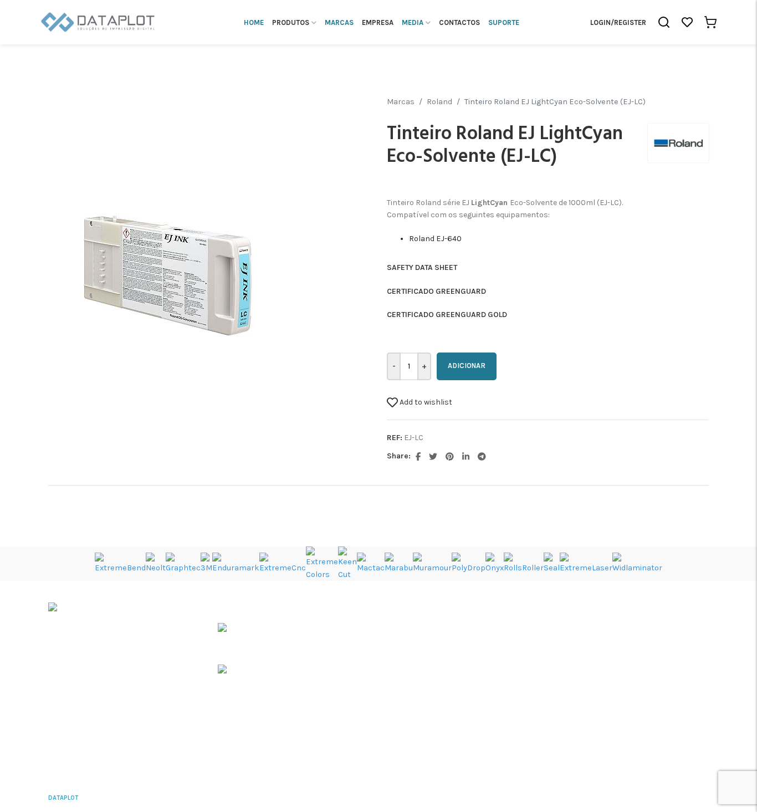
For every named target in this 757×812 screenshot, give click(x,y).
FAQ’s (510, 668)
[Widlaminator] (637, 563)
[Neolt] (156, 563)
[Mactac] (371, 563)
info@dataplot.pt (79, 733)
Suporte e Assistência (426, 709)
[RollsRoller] (524, 563)
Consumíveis (410, 648)
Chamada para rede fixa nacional (86, 719)
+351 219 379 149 (76, 706)
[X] (434, 456)
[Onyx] (494, 563)
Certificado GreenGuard (436, 291)
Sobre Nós (518, 628)
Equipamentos (413, 629)
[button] (664, 22)
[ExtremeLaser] (586, 563)
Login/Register (618, 22)
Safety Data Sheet (422, 267)
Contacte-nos (525, 688)
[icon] (98, 21)
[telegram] (481, 456)
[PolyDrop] (468, 563)
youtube (628, 629)
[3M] (206, 563)
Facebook (631, 689)
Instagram (632, 668)
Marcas (401, 101)
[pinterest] (450, 456)
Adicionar (466, 365)
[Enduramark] (235, 563)
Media (510, 648)
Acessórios (407, 668)
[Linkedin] (466, 456)
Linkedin (629, 648)
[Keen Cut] (347, 563)
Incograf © (152, 797)
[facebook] (419, 456)
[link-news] (252, 635)
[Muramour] (432, 563)
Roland (439, 101)
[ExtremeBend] (120, 563)
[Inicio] (86, 610)
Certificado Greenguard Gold (447, 314)
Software (403, 689)
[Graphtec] (183, 563)
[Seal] (552, 563)
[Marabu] (399, 563)
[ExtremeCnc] (282, 563)
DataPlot (63, 797)
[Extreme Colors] (322, 563)
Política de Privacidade (675, 797)
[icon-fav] (687, 22)
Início (510, 608)
